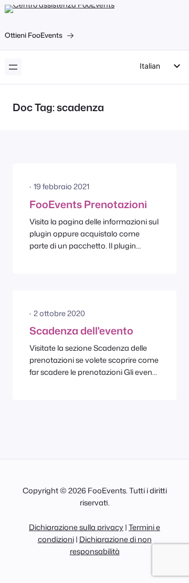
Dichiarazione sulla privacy (76, 527)
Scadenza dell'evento (81, 330)
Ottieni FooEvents (33, 35)
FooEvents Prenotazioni (88, 204)
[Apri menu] (13, 67)
